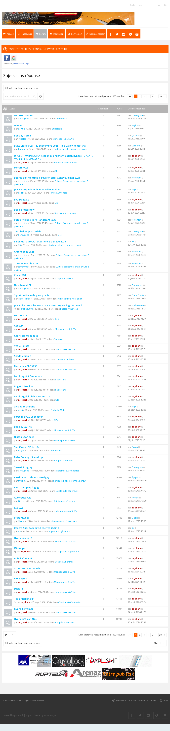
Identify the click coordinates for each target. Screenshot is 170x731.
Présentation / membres (64, 521)
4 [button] (148, 96)
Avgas (21, 450)
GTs (56, 170)
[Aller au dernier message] (144, 115)
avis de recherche (24, 406)
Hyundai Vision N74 (25, 619)
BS (19, 244)
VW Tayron (20, 578)
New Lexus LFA (22, 285)
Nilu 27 (18, 125)
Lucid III (18, 588)
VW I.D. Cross (21, 345)
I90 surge (19, 548)
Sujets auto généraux (65, 212)
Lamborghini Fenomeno (28, 376)
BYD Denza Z (21, 199)
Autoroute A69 (22, 497)
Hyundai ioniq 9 (23, 538)
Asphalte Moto (58, 409)
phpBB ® (18, 715)
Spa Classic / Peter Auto (28, 447)
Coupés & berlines (64, 278)
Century (19, 325)
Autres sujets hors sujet (70, 298)
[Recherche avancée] (165, 5)
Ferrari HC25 (21, 167)
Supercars (62, 118)
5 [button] (152, 96)
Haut (166, 700)
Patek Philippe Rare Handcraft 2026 (35, 219)
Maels (21, 521)
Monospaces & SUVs (63, 138)
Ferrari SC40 (21, 315)
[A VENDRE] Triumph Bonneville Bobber (37, 189)
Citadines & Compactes (67, 470)
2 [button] (139, 96)
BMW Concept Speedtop (28, 457)
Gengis (21, 500)
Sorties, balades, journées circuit (70, 148)
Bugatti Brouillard (24, 386)
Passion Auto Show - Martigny (31, 477)
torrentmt (23, 181)
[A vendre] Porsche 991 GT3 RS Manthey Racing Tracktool (48, 305)
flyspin (21, 480)
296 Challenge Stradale (27, 231)
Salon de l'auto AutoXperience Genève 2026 (40, 241)
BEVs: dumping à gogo (27, 487)
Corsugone (23, 118)
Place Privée (24, 298)
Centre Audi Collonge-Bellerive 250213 (36, 528)
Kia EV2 (18, 507)
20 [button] (160, 96)
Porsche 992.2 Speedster (28, 416)
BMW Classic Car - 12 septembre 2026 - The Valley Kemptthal (50, 145)
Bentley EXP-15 (23, 426)
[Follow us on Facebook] (131, 715)
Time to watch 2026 (26, 263)
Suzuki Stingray (23, 467)
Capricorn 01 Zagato (26, 335)
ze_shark (22, 162)
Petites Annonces (58, 192)
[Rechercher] (159, 5)
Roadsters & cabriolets (65, 162)
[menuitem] (56, 33)
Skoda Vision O (23, 356)
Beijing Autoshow (24, 209)
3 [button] (144, 96)
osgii (20, 192)
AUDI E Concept (23, 558)
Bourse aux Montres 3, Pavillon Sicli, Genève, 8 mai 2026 (47, 177)
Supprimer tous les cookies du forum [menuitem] (136, 700)
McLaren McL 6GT (24, 115)
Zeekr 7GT (20, 275)
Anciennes (56, 450)
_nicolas (22, 138)
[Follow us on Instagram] (148, 715)
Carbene (22, 148)
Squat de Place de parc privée (31, 295)
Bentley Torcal (23, 135)
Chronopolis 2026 (24, 251)
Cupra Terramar (23, 608)
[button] (129, 96)
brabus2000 (27, 308)
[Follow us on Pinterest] (156, 715)
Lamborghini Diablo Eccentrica (32, 396)
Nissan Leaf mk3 (24, 436)
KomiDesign (50, 715)
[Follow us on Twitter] (140, 715)
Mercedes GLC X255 (25, 366)
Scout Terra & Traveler (28, 568)
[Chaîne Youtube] (165, 715)
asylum (21, 128)
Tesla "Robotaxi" (24, 598)
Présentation (22, 517)
